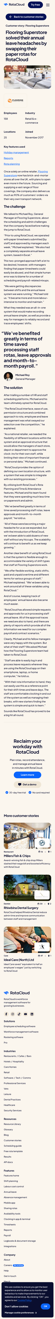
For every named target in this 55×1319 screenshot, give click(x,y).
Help (6, 1270)
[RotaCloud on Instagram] (12, 1014)
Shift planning (11, 1181)
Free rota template (13, 1151)
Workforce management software (21, 1031)
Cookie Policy (24, 1300)
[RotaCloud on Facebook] (6, 1014)
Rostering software (13, 1037)
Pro (5, 1042)
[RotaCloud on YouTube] (25, 1014)
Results (7, 1156)
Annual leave (10, 1192)
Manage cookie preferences (19, 1312)
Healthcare (9, 1105)
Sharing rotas (10, 1208)
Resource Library (12, 1124)
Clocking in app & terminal (17, 1219)
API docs (8, 1162)
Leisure (7, 1094)
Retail (6, 1072)
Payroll (7, 1235)
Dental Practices (12, 1099)
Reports (8, 158)
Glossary (8, 1129)
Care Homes (10, 1067)
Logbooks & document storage (20, 1241)
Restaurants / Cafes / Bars (17, 1056)
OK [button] (45, 1306)
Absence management (15, 1197)
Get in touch (10, 1276)
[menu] (47, 5)
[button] (35, 5)
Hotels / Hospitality (14, 1061)
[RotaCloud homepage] (14, 5)
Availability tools (12, 1213)
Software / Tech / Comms (17, 1078)
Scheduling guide (13, 1145)
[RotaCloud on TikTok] (19, 1014)
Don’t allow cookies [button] (16, 1306)
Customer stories (12, 1140)
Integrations (10, 1246)
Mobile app (9, 1202)
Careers (8, 1265)
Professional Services (15, 1083)
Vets (6, 1088)
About (7, 1259)
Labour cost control (14, 1186)
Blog (6, 1135)
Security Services (13, 1110)
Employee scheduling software (19, 1026)
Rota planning (12, 163)
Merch (7, 1281)
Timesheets (10, 1224)
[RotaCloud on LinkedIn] (31, 1014)
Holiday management (16, 152)
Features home (11, 1175)
